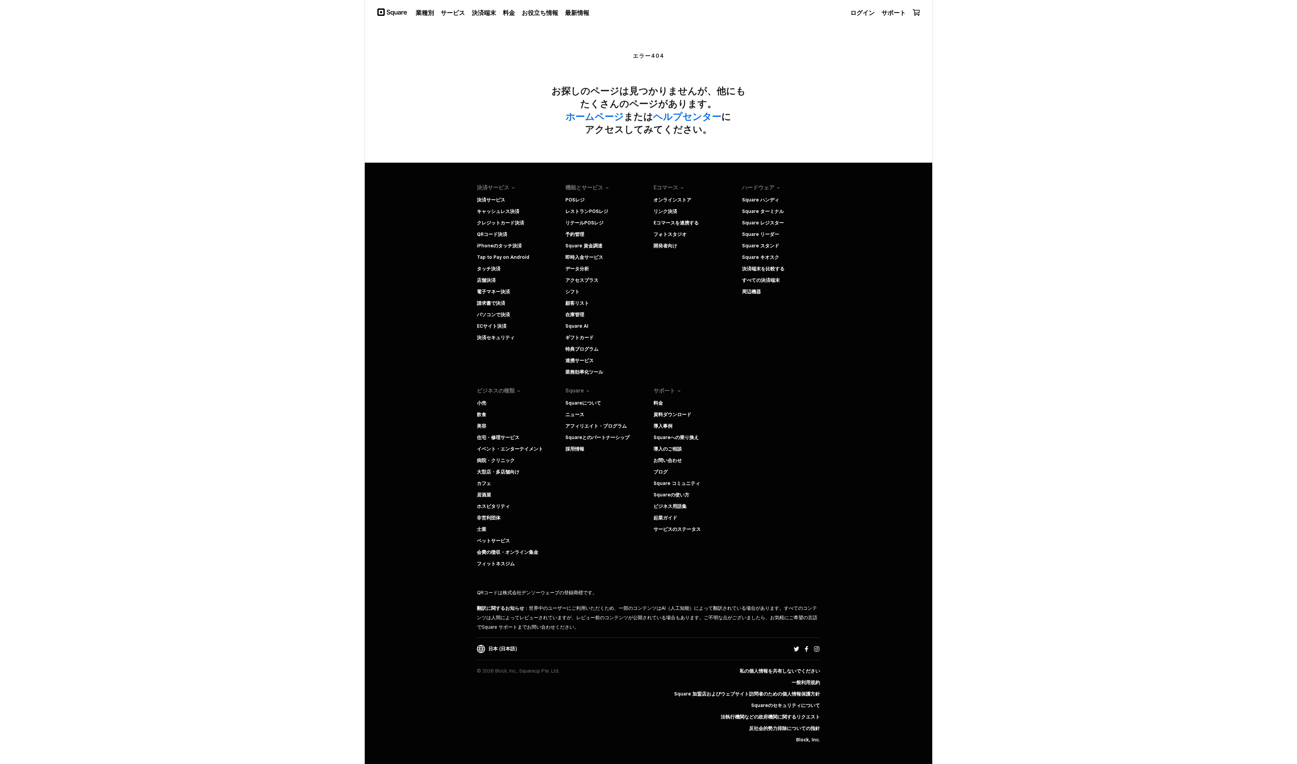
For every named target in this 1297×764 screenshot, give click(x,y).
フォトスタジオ (670, 234)
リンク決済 (665, 211)
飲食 (481, 414)
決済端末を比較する (763, 268)
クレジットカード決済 (500, 222)
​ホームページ (595, 116)
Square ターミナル (763, 211)
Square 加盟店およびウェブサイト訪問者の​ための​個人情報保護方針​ (747, 694)
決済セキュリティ (496, 337)
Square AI (576, 326)
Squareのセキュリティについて (785, 705)
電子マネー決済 (493, 291)
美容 (481, 426)
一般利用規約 (806, 682)
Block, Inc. (808, 739)
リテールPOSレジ (584, 222)
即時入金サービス (584, 257)
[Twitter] (796, 648)
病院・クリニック (496, 460)
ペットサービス (493, 540)
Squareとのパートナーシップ (597, 437)
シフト (572, 291)
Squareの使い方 (671, 494)
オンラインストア (672, 199)
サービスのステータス (677, 529)
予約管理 (574, 234)
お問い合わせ (668, 460)
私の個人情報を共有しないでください (780, 671)
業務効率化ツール (584, 372)
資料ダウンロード (672, 414)
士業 (481, 529)
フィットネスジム (496, 563)
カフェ (484, 483)
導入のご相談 (668, 449)
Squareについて (583, 403)
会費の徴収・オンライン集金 (507, 552)
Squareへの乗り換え (676, 437)
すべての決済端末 (761, 280)
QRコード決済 (492, 234)
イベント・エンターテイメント (510, 449)
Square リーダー (760, 234)
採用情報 (574, 449)
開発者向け (665, 245)
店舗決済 (486, 280)
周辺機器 (751, 291)
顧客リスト (577, 303)
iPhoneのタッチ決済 (499, 245)
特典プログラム (582, 349)
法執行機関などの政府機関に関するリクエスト (770, 716)
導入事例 (663, 426)
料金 (658, 403)
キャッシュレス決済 (498, 211)
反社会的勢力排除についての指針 (784, 728)
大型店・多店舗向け (498, 471)
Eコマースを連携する (676, 222)
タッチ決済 (489, 268)
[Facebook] (806, 648)
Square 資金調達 (584, 245)
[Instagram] (816, 648)
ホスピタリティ (493, 506)
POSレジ (575, 199)
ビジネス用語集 (670, 506)
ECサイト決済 (492, 326)
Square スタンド (760, 245)
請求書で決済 (491, 303)
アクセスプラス (582, 280)
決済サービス (491, 199)
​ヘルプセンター (687, 116)
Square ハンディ (760, 199)
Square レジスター (763, 222)
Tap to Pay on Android (503, 257)
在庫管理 (574, 314)
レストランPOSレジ (586, 211)
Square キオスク (760, 257)
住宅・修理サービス (498, 437)
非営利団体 (489, 517)
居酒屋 (484, 494)
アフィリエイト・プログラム (596, 426)
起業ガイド (665, 517)
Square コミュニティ (677, 483)
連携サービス (579, 360)
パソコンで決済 (493, 314)
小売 (481, 403)
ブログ (661, 471)
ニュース (574, 414)
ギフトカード (579, 337)
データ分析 (577, 268)
